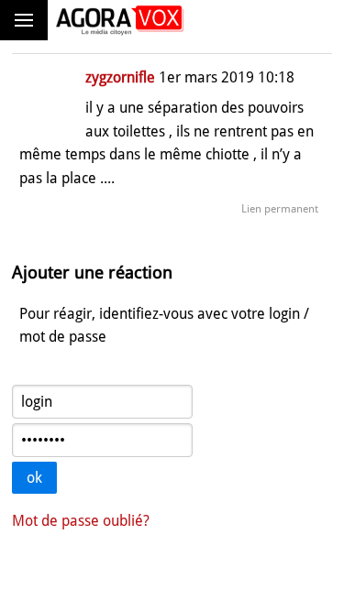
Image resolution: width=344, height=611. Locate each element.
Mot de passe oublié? (81, 520)
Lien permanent (279, 208)
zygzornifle (120, 77)
